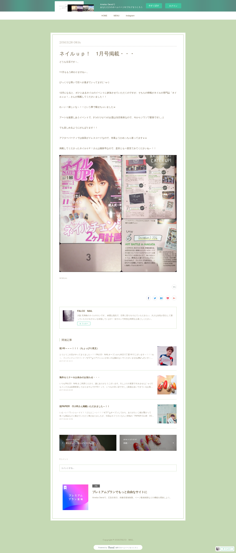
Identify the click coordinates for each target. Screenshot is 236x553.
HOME (104, 15)
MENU (116, 15)
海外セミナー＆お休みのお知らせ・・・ (79, 377)
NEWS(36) (63, 278)
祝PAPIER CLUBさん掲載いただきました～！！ (84, 406)
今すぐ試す (154, 5)
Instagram (130, 15)
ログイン (173, 5)
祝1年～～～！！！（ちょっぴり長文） (79, 348)
